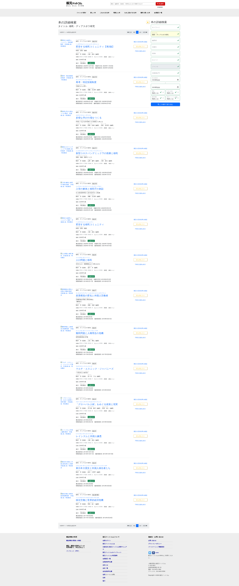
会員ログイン (107, 540)
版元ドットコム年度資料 (110, 555)
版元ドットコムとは (109, 543)
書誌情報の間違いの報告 (73, 540)
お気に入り (141, 46)
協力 (104, 581)
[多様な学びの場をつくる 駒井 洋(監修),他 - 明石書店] (67, 113)
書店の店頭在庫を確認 (140, 42)
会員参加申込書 (107, 562)
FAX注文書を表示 (140, 51)
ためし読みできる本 (130, 12)
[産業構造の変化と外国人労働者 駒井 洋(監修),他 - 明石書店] (67, 292)
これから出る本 (104, 12)
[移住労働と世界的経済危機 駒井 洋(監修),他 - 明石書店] (67, 496)
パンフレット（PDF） (73, 551)
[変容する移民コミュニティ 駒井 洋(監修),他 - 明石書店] (67, 220)
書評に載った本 (145, 12)
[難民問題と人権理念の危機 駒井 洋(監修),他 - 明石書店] (67, 329)
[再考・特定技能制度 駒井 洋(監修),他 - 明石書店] (67, 78)
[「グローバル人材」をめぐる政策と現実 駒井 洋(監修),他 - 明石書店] (67, 401)
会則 (104, 574)
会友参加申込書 (107, 571)
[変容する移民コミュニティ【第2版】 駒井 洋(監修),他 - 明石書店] (67, 43)
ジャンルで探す (81, 12)
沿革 (104, 577)
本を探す (161, 4)
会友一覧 (105, 568)
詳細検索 (160, 7)
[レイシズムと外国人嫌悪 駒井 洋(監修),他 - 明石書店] (67, 432)
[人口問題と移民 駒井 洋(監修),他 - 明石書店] (67, 255)
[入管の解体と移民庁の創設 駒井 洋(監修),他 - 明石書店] (67, 184)
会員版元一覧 (158, 12)
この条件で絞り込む (166, 104)
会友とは (105, 565)
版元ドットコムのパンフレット (112, 552)
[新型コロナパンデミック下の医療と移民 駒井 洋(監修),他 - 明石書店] (67, 150)
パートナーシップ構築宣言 (156, 547)
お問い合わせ (152, 540)
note (157, 552)
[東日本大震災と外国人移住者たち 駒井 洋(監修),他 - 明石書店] (67, 465)
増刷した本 (116, 12)
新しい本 (93, 12)
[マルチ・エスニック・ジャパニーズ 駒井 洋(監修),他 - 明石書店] (67, 365)
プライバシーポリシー (155, 543)
